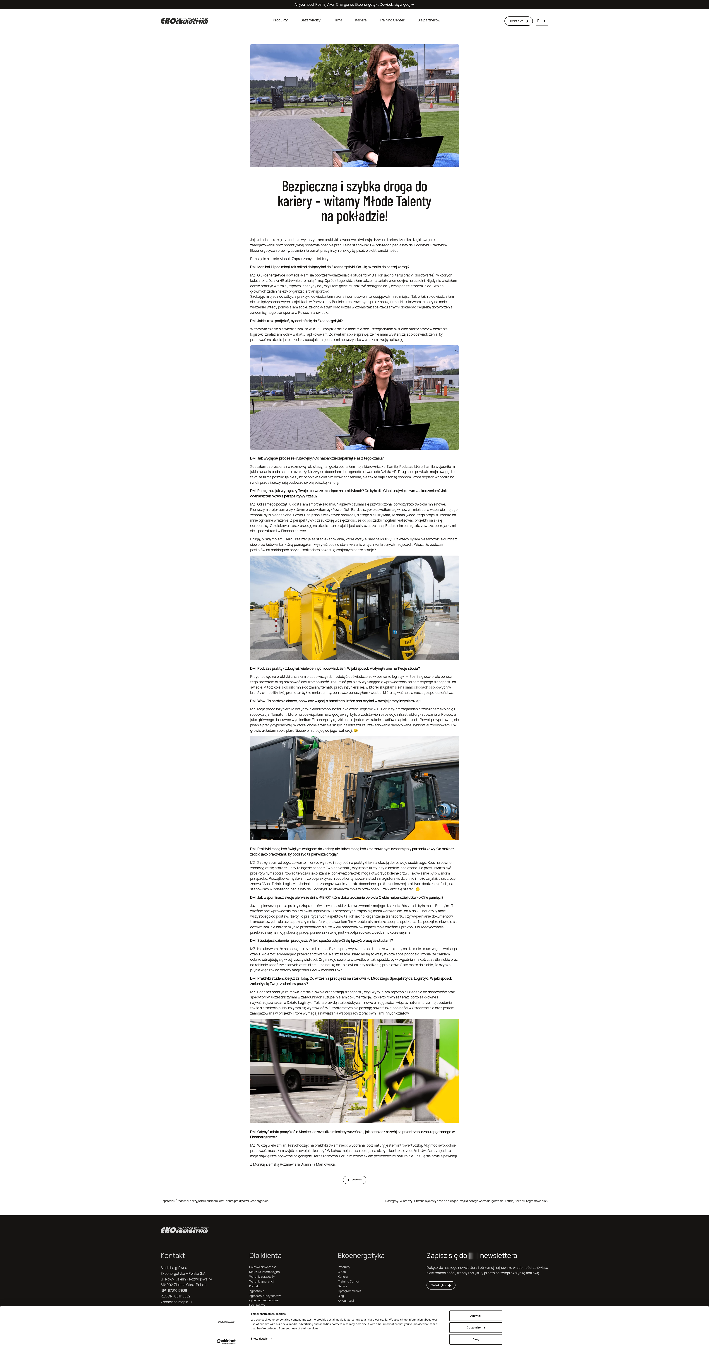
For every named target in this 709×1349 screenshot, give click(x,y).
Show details (259, 1338)
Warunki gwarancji (261, 1281)
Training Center (392, 20)
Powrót (357, 1180)
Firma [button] (337, 20)
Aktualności (346, 1301)
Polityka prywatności (263, 1267)
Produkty (280, 20)
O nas (342, 1272)
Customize (474, 1327)
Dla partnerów (428, 20)
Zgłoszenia (256, 1291)
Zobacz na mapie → (176, 1302)
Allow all (475, 1315)
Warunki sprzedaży (262, 1277)
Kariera (361, 20)
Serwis (342, 1286)
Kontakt (254, 1286)
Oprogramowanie (349, 1291)
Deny (475, 1339)
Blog (341, 1296)
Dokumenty (257, 1305)
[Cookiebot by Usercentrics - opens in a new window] (226, 1342)
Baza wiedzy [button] (311, 20)
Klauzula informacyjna (264, 1272)
